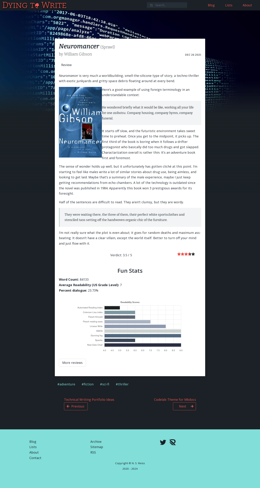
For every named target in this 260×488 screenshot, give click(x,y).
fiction (89, 384)
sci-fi (105, 384)
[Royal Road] (172, 443)
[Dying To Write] (2, 5)
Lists (33, 447)
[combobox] (167, 5)
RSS (93, 452)
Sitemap (96, 447)
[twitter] (163, 442)
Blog (32, 441)
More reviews (72, 362)
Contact (35, 458)
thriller (123, 384)
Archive (96, 441)
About (34, 452)
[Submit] (151, 5)
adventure (67, 384)
